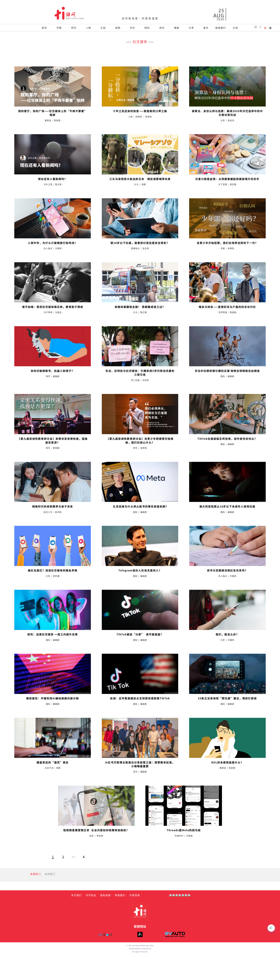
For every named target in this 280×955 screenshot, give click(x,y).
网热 (147, 27)
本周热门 (35, 874)
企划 (103, 27)
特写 (73, 27)
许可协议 (91, 895)
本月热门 (50, 874)
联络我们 (220, 27)
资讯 (161, 27)
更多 (206, 27)
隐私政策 (105, 895)
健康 (176, 27)
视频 (117, 27)
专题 (59, 27)
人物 (88, 27)
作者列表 (135, 895)
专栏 (132, 27)
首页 (44, 27)
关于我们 (76, 895)
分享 (191, 27)
